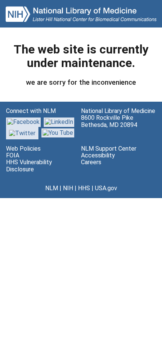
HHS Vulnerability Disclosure (29, 165)
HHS (84, 188)
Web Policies (23, 148)
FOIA (12, 155)
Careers (91, 162)
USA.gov (106, 188)
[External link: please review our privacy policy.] (59, 121)
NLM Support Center (108, 148)
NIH (68, 188)
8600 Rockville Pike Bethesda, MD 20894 (109, 121)
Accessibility (98, 155)
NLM (51, 188)
